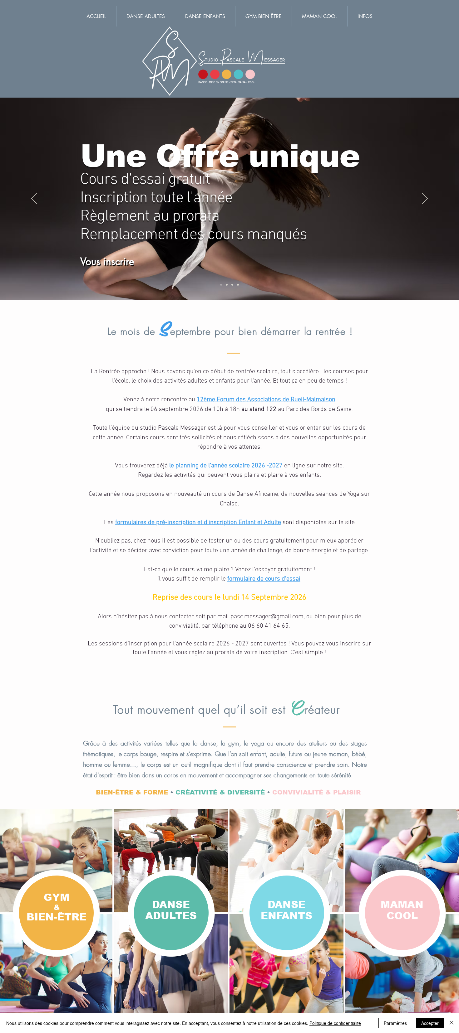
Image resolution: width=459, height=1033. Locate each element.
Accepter (430, 1023)
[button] (365, 16)
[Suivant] (425, 199)
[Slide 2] (227, 285)
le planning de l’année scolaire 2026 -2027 (226, 466)
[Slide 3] (232, 285)
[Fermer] (451, 1023)
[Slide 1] (238, 285)
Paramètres (395, 1023)
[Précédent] (34, 199)
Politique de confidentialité (335, 1023)
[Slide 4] (221, 285)
